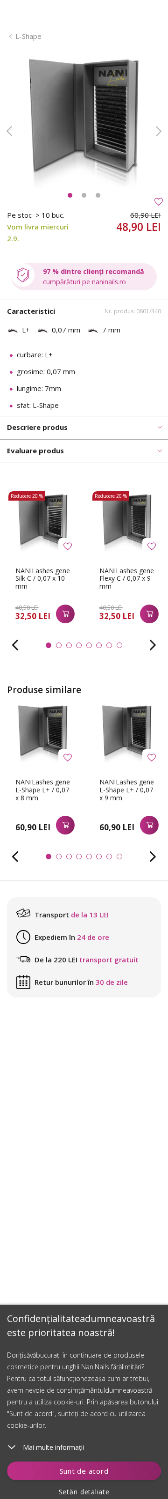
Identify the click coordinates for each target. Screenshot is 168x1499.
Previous (9, 131)
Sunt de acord (84, 1471)
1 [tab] (70, 195)
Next (158, 131)
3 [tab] (98, 195)
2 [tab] (84, 195)
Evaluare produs (35, 450)
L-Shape (28, 36)
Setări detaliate (84, 1491)
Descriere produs (37, 427)
